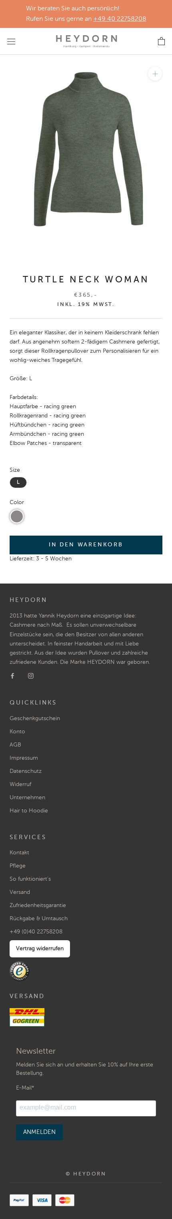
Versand (20, 892)
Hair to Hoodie (29, 811)
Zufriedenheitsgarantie (38, 905)
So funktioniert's (30, 879)
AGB (15, 745)
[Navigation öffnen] (11, 41)
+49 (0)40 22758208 (36, 932)
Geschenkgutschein (35, 718)
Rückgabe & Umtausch (39, 918)
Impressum (24, 758)
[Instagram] (31, 676)
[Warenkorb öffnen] (161, 42)
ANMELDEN (39, 1132)
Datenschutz (26, 771)
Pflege (18, 866)
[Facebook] (12, 676)
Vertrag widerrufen (40, 948)
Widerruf (20, 784)
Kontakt (19, 853)
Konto (17, 732)
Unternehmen (27, 797)
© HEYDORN (86, 1174)
